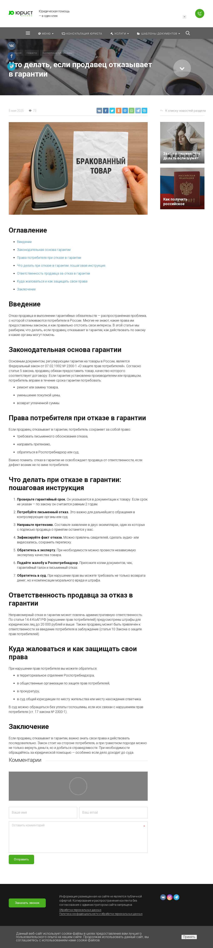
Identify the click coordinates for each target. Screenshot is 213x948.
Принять (189, 937)
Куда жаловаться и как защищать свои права (52, 281)
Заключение (26, 289)
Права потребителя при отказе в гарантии (49, 258)
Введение (24, 242)
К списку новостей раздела (185, 111)
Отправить (21, 859)
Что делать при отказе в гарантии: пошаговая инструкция (61, 266)
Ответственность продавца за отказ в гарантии (53, 273)
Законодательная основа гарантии (44, 250)
